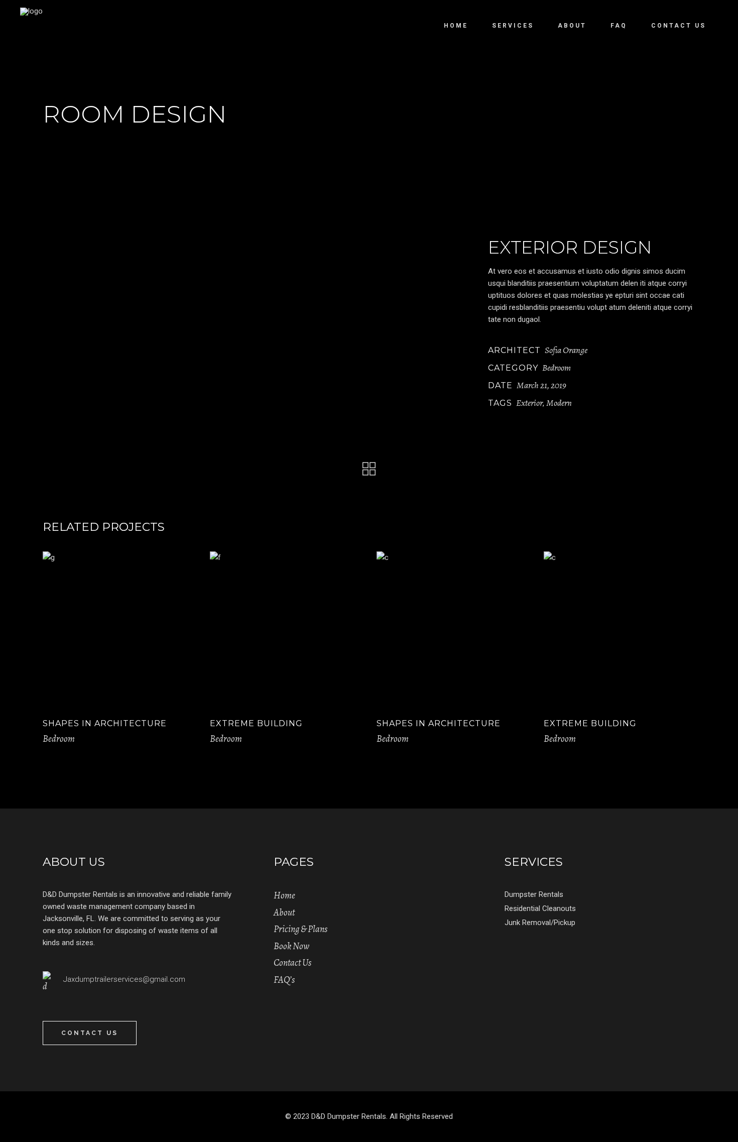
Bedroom (556, 368)
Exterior (529, 403)
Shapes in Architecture (105, 723)
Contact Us (292, 962)
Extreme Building (256, 723)
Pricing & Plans (300, 929)
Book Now (291, 946)
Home (284, 895)
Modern (559, 403)
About (284, 912)
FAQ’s (284, 979)
